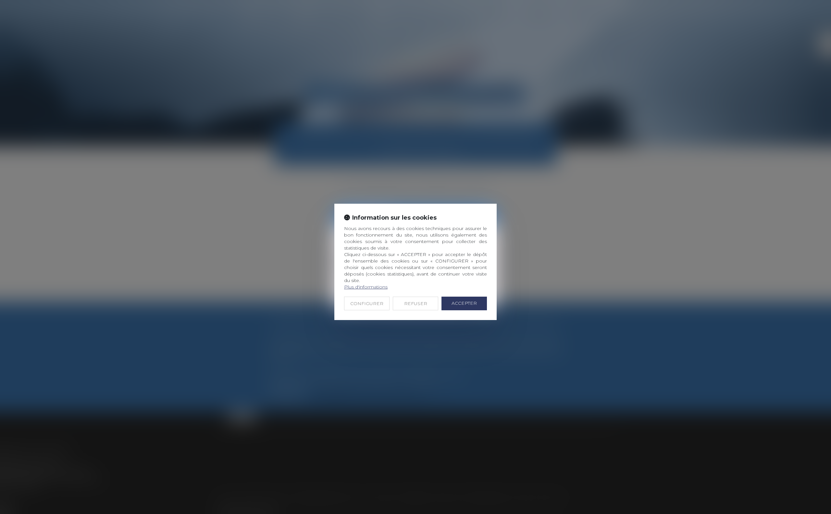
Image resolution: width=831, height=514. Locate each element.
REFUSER (415, 303)
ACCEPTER (464, 303)
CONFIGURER (366, 303)
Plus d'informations (366, 287)
